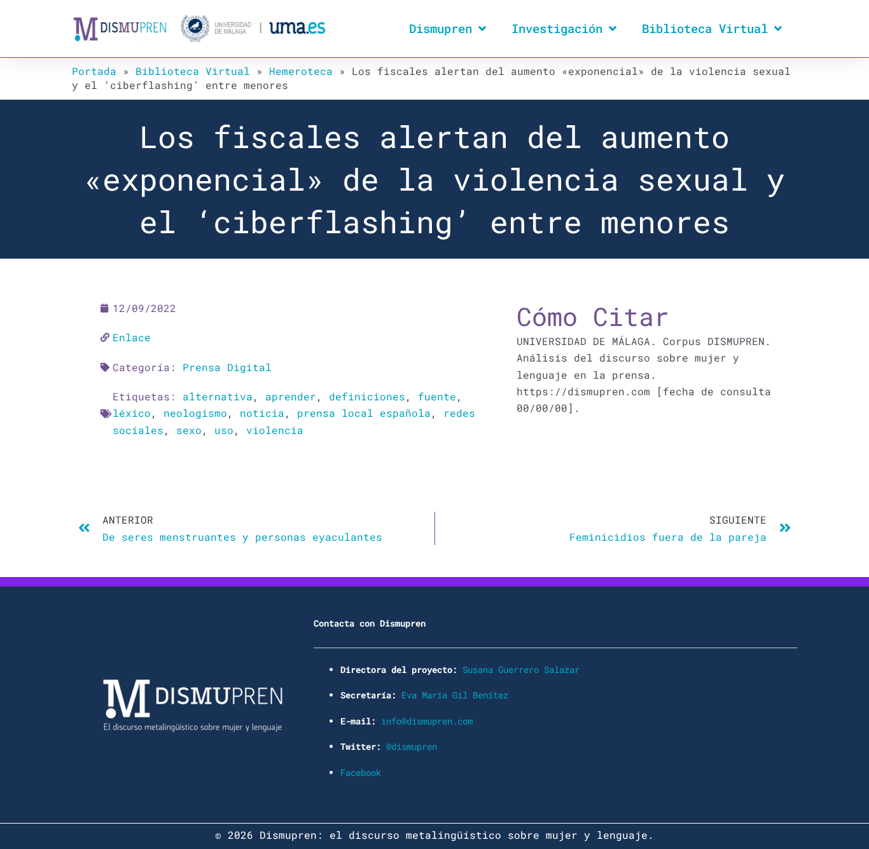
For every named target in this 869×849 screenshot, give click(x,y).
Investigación (556, 28)
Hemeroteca (301, 71)
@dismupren (411, 746)
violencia (274, 430)
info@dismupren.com (427, 721)
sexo (189, 430)
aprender (290, 396)
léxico (132, 412)
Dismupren (440, 28)
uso (223, 430)
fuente (437, 396)
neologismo (195, 412)
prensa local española (364, 412)
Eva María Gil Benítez (454, 695)
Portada (94, 71)
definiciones (367, 396)
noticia (262, 412)
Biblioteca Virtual (705, 28)
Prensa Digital (227, 367)
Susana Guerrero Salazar (521, 669)
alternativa (218, 396)
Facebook (360, 772)
